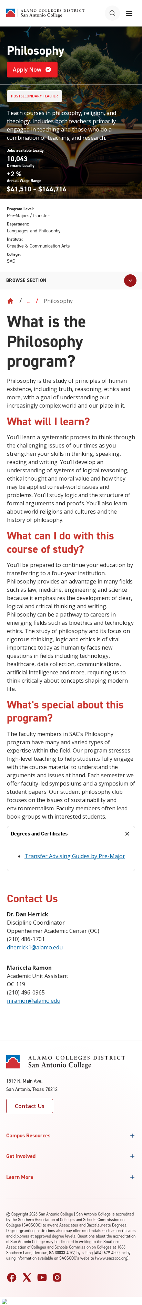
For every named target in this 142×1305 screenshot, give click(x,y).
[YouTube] (42, 1277)
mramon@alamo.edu (33, 1000)
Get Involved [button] (21, 1156)
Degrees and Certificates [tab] (39, 833)
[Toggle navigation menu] (129, 13)
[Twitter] (26, 1277)
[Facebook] (11, 1277)
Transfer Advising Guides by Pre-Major (74, 856)
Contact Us (29, 1106)
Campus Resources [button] (28, 1135)
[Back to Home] (10, 301)
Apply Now (27, 69)
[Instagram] (57, 1277)
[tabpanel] (71, 856)
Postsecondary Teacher (34, 96)
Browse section (26, 280)
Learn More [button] (19, 1177)
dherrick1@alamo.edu (35, 947)
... (28, 301)
